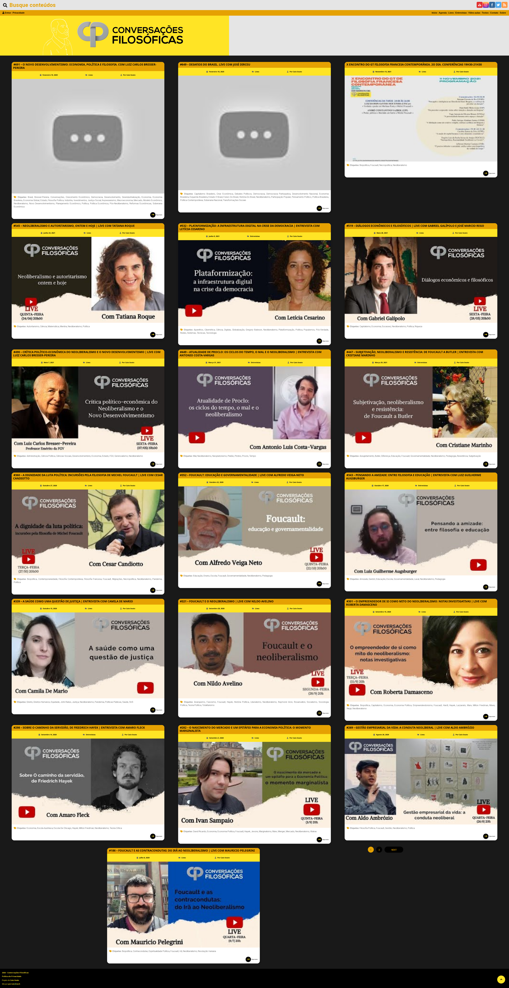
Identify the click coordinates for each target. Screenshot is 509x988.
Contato (494, 13)
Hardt (445, 705)
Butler (377, 456)
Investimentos (80, 200)
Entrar (8, 13)
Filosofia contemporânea (71, 579)
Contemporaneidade (48, 579)
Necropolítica (385, 165)
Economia (146, 197)
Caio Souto (14, 980)
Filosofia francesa (93, 579)
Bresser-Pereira (41, 197)
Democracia (97, 197)
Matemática (53, 326)
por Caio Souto (129, 75)
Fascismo (211, 702)
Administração (33, 456)
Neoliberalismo (21, 203)
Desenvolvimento (112, 197)
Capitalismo (365, 326)
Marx (469, 705)
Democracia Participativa (278, 194)
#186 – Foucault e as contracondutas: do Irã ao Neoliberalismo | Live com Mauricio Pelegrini (182, 850)
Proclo (245, 456)
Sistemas (191, 333)
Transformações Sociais (234, 200)
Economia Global (31, 200)
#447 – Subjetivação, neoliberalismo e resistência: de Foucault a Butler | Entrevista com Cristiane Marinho (414, 353)
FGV (112, 456)
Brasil (30, 197)
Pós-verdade (322, 329)
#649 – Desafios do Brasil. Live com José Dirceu (215, 64)
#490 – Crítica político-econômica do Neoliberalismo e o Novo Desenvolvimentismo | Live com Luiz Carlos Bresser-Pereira (87, 353)
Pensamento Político (301, 197)
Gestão (388, 828)
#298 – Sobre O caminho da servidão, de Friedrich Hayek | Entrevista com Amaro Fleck (79, 727)
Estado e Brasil (216, 197)
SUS (131, 702)
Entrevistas (461, 13)
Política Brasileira (320, 197)
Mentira (63, 326)
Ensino (207, 575)
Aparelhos (198, 329)
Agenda (443, 13)
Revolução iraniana (207, 951)
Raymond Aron (285, 702)
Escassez (386, 326)
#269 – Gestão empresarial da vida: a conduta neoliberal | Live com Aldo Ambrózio (410, 727)
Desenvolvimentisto (81, 456)
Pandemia (157, 579)
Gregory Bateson (254, 329)
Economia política (403, 705)
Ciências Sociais (63, 456)
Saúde (125, 702)
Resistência (462, 456)
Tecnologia (211, 333)
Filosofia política (56, 200)
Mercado (138, 200)
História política (241, 702)
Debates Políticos (243, 194)
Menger (281, 831)
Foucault (374, 165)
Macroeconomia (125, 200)
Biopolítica (364, 165)
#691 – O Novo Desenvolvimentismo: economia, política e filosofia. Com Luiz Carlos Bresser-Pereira (84, 66)
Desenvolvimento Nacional (305, 194)
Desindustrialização (131, 197)
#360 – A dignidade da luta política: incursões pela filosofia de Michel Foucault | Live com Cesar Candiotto (88, 476)
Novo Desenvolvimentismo (42, 203)
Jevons (254, 831)
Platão (231, 456)
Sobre (503, 13)
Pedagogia (451, 456)
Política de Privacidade (11, 976)
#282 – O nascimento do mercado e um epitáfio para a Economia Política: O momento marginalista (245, 729)
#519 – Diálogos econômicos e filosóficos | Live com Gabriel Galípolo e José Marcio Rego (415, 226)
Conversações (57, 197)
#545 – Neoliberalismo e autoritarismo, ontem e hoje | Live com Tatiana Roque (74, 226)
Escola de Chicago (62, 828)
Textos (485, 13)
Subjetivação (475, 456)
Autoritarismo (33, 326)
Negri (349, 708)
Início (434, 13)
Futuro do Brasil (230, 197)
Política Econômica (99, 203)
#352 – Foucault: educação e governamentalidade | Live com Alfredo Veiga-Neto (242, 475)
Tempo (252, 456)
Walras (313, 831)
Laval (416, 579)
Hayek (230, 702)
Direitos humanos (42, 702)
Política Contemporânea (191, 200)
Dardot (372, 579)
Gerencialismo (121, 456)
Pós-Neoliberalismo (119, 203)
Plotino (238, 456)
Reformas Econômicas (141, 203)
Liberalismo (256, 702)
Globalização (238, 329)
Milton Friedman (480, 705)
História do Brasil (247, 197)
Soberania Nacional (213, 200)
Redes (183, 333)
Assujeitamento (367, 456)
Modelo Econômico (152, 200)
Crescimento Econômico (78, 197)
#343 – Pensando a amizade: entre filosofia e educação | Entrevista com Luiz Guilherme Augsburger (413, 476)
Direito (30, 702)
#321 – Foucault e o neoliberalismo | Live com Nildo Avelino (227, 601)
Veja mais (158, 215)
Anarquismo (199, 702)
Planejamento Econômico (68, 203)
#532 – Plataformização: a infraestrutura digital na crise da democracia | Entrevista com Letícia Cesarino (250, 227)
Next (394, 850)
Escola (214, 575)
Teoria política (194, 705)
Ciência (43, 326)
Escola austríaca (45, 828)
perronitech (14, 984)
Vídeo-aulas (474, 13)
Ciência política (48, 456)
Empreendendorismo (423, 705)
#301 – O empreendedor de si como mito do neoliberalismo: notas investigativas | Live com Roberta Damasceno (416, 602)
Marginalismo (265, 831)
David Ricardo (199, 831)
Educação (396, 456)
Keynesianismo (109, 200)
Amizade (364, 579)
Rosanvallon (299, 702)
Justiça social (94, 200)
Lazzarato (461, 705)
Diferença (385, 456)
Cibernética (210, 329)
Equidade (55, 702)
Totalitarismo (208, 705)
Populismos (309, 329)
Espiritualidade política (159, 951)
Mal (194, 456)
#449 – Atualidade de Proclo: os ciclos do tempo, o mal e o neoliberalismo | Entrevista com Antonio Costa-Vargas (251, 353)
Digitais (227, 329)
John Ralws (65, 702)
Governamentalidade (420, 456)
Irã (180, 951)
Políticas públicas (113, 702)
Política (85, 203)
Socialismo (312, 702)
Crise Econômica (225, 194)
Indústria (69, 200)
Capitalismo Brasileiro (204, 194)
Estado (43, 200)
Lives (451, 13)
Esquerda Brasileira (198, 197)
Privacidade (19, 13)
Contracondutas (140, 951)
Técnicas (201, 333)
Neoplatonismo (219, 456)
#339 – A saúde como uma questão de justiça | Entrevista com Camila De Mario (73, 601)
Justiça (75, 702)
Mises (492, 705)
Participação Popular (281, 197)
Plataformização (286, 329)
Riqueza (418, 326)
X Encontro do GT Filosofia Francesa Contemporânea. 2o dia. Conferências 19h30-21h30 (414, 64)
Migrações (117, 579)
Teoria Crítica (116, 828)
